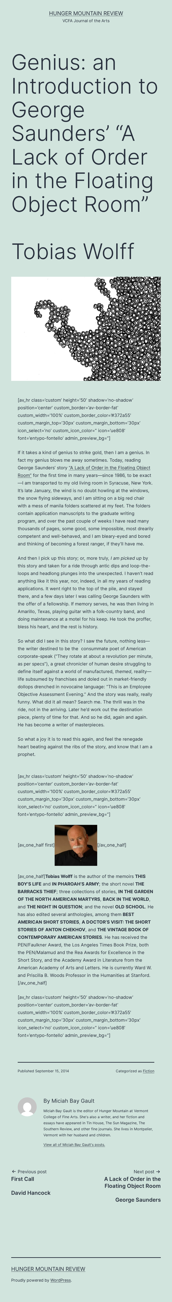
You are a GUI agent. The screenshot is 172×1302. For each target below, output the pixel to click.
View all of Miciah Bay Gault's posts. (74, 1144)
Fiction (148, 1071)
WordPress (60, 1280)
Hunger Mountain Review (86, 13)
